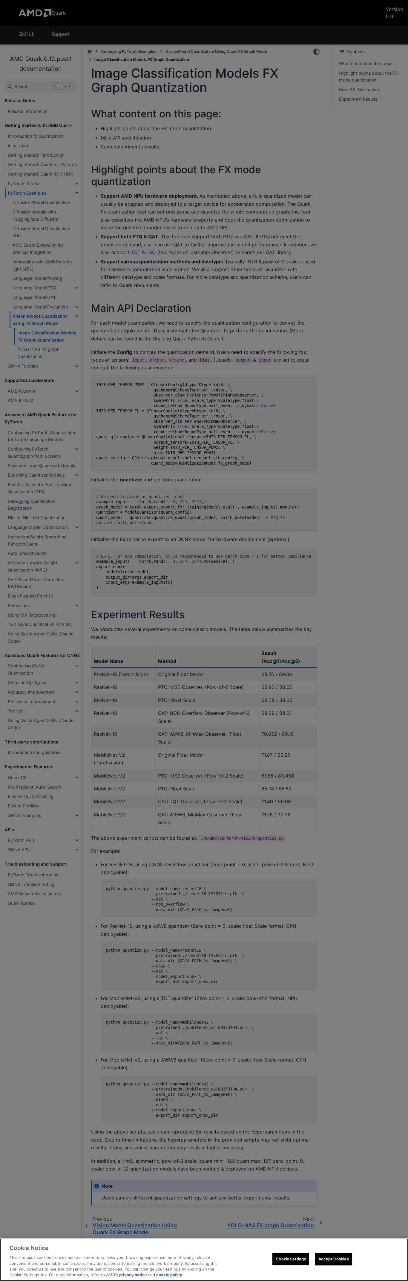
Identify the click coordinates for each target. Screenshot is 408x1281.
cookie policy (169, 1274)
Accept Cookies (333, 1259)
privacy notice (133, 1274)
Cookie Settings (291, 1259)
